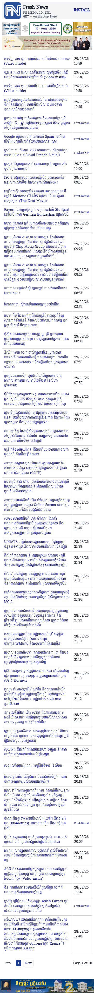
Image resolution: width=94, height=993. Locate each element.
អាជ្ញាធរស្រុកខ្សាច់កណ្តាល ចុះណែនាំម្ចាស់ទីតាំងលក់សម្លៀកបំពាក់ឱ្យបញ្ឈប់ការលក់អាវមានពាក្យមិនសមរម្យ (36, 855)
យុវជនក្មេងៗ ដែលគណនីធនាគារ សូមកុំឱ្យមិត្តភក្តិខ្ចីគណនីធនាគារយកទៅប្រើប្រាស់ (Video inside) (36, 75)
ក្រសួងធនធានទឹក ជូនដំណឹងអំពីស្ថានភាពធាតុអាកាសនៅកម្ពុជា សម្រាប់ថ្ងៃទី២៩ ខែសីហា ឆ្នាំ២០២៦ (33, 380)
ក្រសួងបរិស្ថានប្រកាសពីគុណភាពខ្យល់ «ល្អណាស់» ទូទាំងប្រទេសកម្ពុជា (35, 167)
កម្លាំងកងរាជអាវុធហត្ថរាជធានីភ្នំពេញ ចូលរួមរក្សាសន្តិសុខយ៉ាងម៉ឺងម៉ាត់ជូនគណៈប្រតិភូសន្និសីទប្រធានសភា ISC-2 (37, 597)
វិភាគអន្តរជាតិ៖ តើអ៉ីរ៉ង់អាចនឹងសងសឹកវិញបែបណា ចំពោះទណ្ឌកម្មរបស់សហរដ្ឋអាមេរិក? (35, 779)
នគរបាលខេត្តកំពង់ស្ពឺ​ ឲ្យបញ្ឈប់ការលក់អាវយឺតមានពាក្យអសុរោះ (35, 291)
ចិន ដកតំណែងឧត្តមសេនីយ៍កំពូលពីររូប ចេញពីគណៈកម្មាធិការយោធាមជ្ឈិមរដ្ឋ (33, 890)
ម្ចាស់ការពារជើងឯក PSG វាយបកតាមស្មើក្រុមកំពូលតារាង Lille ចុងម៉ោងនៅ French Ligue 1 (36, 153)
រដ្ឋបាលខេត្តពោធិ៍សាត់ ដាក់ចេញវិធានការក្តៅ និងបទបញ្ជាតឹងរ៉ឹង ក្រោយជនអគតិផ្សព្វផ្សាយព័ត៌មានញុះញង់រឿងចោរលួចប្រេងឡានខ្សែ (36, 657)
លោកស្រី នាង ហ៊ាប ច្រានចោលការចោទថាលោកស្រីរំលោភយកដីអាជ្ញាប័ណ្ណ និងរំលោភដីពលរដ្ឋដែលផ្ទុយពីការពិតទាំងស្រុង (36, 486)
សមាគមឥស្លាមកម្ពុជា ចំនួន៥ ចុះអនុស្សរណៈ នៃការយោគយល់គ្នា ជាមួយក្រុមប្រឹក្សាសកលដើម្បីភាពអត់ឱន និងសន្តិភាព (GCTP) (35, 468)
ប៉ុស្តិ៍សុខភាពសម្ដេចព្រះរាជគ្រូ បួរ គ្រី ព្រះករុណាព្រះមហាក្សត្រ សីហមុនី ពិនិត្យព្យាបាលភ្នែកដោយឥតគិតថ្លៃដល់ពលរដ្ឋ (36, 339)
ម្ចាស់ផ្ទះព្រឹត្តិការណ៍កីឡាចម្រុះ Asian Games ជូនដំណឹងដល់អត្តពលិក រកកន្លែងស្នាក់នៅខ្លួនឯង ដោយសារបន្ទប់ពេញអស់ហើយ (36, 906)
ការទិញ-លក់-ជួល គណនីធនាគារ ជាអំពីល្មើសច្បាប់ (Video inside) (36, 89)
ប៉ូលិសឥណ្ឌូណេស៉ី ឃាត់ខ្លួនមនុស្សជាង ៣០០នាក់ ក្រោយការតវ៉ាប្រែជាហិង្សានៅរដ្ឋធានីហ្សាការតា (35, 839)
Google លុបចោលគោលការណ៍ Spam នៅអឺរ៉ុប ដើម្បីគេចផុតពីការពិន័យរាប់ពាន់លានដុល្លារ (34, 139)
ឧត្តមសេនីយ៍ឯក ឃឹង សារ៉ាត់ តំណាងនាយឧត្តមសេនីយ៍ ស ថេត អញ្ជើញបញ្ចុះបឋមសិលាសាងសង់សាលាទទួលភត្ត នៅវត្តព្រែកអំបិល (35, 717)
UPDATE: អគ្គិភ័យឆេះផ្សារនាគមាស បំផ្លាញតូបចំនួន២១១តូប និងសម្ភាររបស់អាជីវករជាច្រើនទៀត (35, 544)
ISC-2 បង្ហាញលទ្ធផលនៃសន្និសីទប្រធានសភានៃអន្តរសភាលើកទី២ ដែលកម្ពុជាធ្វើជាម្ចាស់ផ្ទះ (34, 180)
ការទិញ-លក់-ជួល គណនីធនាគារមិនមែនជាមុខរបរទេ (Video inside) (37, 61)
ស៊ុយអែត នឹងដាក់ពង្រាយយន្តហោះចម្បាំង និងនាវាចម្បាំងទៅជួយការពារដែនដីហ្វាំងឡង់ (35, 752)
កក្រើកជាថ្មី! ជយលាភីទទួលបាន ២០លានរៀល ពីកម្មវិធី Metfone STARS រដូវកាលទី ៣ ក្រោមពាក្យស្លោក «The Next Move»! (35, 196)
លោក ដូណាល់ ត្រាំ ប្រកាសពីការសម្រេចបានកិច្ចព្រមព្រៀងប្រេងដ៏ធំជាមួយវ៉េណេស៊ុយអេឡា (36, 226)
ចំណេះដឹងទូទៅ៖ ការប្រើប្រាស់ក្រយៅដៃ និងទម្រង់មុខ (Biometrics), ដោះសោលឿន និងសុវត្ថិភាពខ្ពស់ (35, 823)
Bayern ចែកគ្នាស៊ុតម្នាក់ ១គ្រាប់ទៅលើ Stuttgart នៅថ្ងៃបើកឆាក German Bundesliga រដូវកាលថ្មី (36, 212)
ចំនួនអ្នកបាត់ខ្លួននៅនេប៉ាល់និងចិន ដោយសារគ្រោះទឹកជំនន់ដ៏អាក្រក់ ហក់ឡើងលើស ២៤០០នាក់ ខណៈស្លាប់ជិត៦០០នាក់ (35, 105)
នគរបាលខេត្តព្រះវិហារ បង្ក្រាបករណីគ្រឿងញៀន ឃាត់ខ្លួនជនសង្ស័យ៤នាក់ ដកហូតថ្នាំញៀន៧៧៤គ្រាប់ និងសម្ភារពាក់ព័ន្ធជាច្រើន (33, 639)
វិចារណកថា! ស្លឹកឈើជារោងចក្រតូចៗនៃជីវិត (31, 304)
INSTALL (82, 10)
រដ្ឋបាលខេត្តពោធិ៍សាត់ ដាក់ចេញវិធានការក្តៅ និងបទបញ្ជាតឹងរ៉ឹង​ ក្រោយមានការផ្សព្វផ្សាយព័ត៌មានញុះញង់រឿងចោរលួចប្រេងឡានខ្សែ (36, 736)
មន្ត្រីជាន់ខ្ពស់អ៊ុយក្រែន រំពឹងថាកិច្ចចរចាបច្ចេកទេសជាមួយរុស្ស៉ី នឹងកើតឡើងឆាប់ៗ (36, 452)
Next (28, 963)
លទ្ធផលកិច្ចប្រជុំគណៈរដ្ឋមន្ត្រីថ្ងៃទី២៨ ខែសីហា (33, 765)
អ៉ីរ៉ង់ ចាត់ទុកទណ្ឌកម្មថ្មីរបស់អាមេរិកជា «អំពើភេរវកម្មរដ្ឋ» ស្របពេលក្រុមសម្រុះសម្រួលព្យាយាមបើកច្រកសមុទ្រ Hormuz (36, 676)
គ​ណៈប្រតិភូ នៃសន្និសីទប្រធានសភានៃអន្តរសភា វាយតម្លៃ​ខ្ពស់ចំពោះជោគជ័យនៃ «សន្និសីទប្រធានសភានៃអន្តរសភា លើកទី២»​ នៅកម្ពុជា (36, 436)
